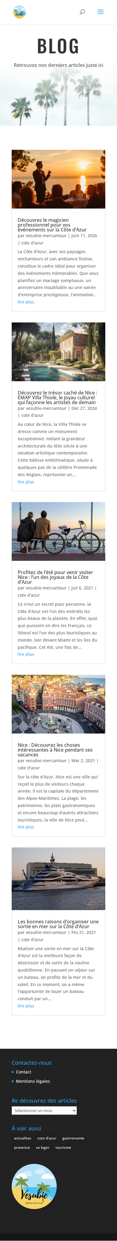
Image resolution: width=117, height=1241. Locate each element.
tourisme (63, 1147)
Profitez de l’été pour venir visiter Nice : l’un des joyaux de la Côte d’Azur (55, 577)
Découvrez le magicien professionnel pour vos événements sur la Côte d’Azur (52, 225)
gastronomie (73, 1138)
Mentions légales (33, 1081)
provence (22, 1147)
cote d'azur (32, 243)
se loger (43, 1147)
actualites (22, 1138)
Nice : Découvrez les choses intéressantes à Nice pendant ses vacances (55, 750)
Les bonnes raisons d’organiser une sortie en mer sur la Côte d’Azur (58, 924)
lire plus (26, 302)
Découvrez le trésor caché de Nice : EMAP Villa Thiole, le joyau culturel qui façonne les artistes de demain (57, 397)
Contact (23, 1072)
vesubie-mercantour (46, 235)
